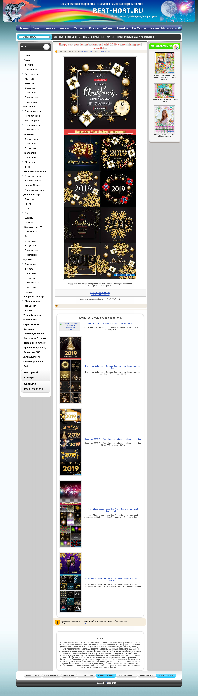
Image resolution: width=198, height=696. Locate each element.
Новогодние (31, 102)
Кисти (28, 204)
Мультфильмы (32, 301)
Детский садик (32, 139)
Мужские (29, 78)
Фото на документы (34, 190)
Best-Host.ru (58, 37)
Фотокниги (79, 28)
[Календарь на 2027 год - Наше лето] (164, 97)
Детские (29, 65)
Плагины (29, 213)
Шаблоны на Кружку (34, 343)
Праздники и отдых (91, 37)
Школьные (30, 92)
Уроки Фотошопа (32, 315)
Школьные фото (33, 125)
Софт (26, 366)
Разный (28, 310)
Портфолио (49, 28)
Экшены (29, 222)
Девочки (29, 167)
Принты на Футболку (34, 347)
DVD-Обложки (139, 28)
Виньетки (94, 28)
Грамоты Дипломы (33, 333)
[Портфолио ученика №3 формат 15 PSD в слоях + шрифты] (164, 73)
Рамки (36, 28)
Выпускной (30, 278)
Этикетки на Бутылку (34, 338)
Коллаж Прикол (33, 185)
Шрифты (29, 218)
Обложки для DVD (33, 227)
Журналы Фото (31, 357)
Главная (24, 28)
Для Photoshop (31, 194)
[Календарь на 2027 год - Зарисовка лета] (164, 132)
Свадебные (31, 69)
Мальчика (30, 162)
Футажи (27, 259)
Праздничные (32, 97)
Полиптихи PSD (31, 352)
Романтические (32, 74)
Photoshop (122, 28)
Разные (28, 292)
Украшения (30, 306)
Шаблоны (108, 28)
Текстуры (29, 199)
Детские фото (32, 120)
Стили (28, 208)
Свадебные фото (33, 111)
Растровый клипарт (34, 296)
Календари (64, 28)
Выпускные (30, 148)
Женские (29, 83)
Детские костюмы (34, 180)
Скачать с (100, 293)
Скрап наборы (31, 324)
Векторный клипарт (73, 37)
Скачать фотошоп (33, 361)
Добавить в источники (169, 28)
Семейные (30, 88)
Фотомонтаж (30, 319)
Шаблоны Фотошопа (34, 171)
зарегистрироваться (86, 623)
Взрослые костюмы (34, 176)
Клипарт (154, 28)
